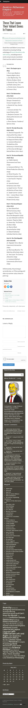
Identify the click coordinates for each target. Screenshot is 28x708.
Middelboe (17, 636)
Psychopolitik (10, 584)
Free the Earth (11, 624)
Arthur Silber (9, 508)
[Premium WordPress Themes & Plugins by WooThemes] (22, 704)
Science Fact (7, 648)
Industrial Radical (11, 544)
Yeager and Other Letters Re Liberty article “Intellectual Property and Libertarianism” (13, 478)
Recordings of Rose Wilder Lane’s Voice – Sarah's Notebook (13, 441)
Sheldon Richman (11, 590)
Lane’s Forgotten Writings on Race (13, 444)
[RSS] (5, 286)
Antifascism (15, 608)
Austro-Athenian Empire (13, 8)
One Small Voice (10, 579)
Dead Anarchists (10, 528)
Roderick (6, 33)
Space (12, 650)
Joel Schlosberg (10, 546)
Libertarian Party (11, 565)
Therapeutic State (8, 656)
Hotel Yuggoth (10, 541)
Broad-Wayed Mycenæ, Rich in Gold (12, 474)
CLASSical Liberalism (12, 522)
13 (22, 674)
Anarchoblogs (10, 506)
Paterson (5, 642)
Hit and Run (9, 539)
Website (19, 352)
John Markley (10, 548)
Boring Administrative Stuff (11, 612)
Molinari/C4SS (9, 637)
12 (19, 674)
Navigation (6, 1)
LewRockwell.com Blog (12, 562)
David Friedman (10, 525)
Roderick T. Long (11, 437)
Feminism (13, 621)
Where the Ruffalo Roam (9, 311)
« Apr (4, 684)
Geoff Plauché (10, 534)
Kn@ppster (9, 556)
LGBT (10, 636)
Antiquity (7, 609)
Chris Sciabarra (10, 520)
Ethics (6, 621)
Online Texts (15, 639)
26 (19, 679)
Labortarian (8, 629)
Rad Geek (8, 586)
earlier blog (7, 422)
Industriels (12, 306)
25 (16, 679)
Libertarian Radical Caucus (13, 567)
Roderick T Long (10, 447)
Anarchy (6, 306)
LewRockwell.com (11, 560)
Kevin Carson (10, 555)
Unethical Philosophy (15, 658)
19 (19, 677)
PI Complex (21, 642)
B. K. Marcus (9, 509)
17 (13, 677)
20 (22, 677)
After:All (8, 490)
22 (7, 679)
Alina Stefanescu (11, 495)
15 (7, 677)
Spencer (16, 650)
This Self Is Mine (9, 481)
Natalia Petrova (10, 576)
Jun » (8, 684)
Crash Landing (10, 523)
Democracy (8, 619)
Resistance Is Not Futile (12, 646)
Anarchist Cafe (10, 504)
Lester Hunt (9, 558)
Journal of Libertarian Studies (14, 551)
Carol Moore (9, 513)
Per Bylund (9, 583)
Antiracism (16, 609)
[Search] (22, 375)
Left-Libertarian (20, 306)
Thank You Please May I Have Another (13, 653)
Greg (7, 463)
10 (13, 674)
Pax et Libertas (10, 581)
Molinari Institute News (13, 572)
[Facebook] (11, 286)
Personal (13, 641)
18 (16, 677)
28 (4, 681)
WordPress (10, 704)
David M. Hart (10, 527)
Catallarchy (9, 515)
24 (13, 679)
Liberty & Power (10, 569)
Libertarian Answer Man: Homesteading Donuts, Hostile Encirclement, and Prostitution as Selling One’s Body (13, 431)
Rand (15, 643)
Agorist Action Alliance (12, 494)
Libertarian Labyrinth (12, 563)
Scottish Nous (10, 588)
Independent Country (12, 542)
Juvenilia (15, 628)
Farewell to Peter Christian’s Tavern (12, 463)
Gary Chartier (10, 532)
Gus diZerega (10, 537)
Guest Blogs (19, 624)
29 (7, 681)
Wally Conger (10, 595)
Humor (6, 625)
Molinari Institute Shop (13, 574)
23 (10, 679)
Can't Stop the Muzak (13, 614)
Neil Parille (9, 577)
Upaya (8, 593)
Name (21, 341)
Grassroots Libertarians (13, 535)
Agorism (8, 492)
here (20, 416)
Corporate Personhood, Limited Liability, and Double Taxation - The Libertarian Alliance (12, 457)
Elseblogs (16, 620)
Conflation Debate (17, 617)
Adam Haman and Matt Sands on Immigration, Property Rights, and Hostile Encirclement (14, 468)
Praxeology (7, 644)
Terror (6, 651)
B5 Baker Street (21, 311)
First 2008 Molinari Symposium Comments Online (13, 459)
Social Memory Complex (13, 591)
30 (10, 681)
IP (19, 625)
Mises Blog (9, 570)
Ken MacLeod (10, 553)
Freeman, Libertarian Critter (14, 530)
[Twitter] (8, 286)
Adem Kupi (9, 488)
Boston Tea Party (11, 511)
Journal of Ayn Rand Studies (14, 549)
